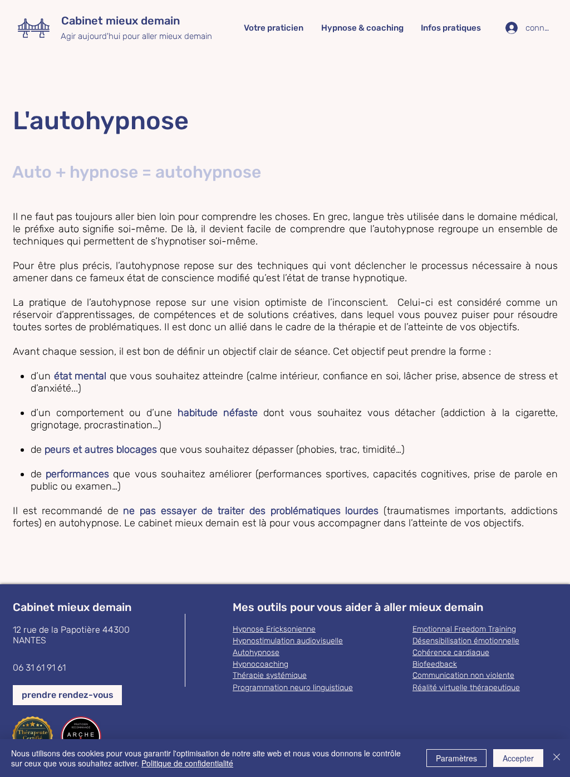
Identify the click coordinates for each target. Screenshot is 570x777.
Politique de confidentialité (187, 763)
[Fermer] (556, 758)
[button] (273, 28)
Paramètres (456, 758)
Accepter (518, 758)
